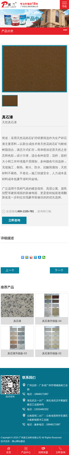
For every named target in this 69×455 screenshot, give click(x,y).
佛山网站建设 (18, 441)
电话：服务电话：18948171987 (43, 424)
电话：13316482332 (37, 409)
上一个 (10, 270)
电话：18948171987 (37, 394)
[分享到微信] (43, 257)
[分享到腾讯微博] (35, 257)
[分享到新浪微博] (31, 257)
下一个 (59, 270)
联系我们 (29, 377)
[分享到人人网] (39, 257)
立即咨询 (14, 220)
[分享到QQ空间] (27, 257)
